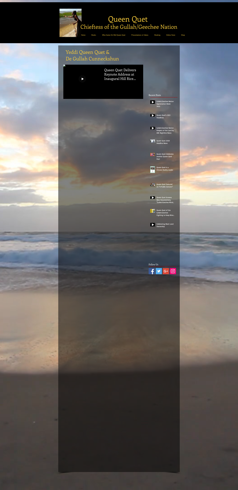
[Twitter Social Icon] (159, 271)
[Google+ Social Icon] (166, 271)
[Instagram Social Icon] (173, 271)
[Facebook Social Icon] (152, 271)
